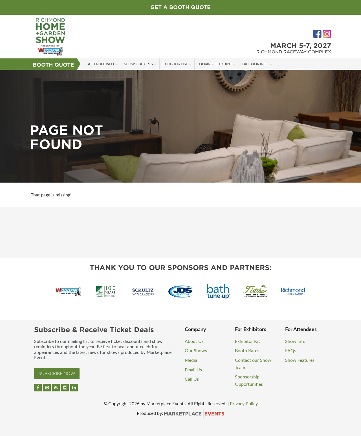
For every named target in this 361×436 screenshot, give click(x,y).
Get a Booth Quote (180, 7)
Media (191, 360)
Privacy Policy (244, 404)
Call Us (192, 379)
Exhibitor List (175, 64)
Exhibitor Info (255, 64)
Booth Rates (247, 351)
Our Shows (196, 351)
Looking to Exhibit (214, 64)
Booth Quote (53, 65)
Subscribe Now (57, 373)
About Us (194, 341)
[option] (180, 126)
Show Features (138, 64)
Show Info (295, 341)
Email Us (193, 370)
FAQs (290, 351)
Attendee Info (101, 64)
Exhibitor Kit (247, 341)
